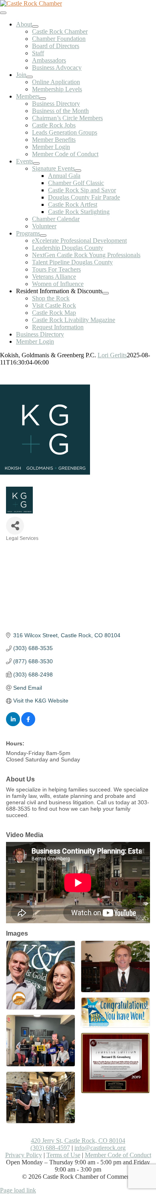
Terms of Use (63, 1155)
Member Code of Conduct (118, 1155)
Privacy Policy (23, 1155)
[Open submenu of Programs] (43, 235)
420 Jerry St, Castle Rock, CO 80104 (78, 1140)
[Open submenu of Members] (43, 98)
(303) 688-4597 (50, 1147)
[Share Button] (15, 526)
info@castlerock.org (100, 1147)
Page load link (18, 1190)
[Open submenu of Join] (29, 77)
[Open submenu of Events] (36, 163)
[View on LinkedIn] (13, 724)
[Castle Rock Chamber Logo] (31, 3)
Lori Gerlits (112, 355)
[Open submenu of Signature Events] (78, 170)
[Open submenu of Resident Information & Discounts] (105, 293)
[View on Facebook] (28, 724)
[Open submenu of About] (35, 26)
